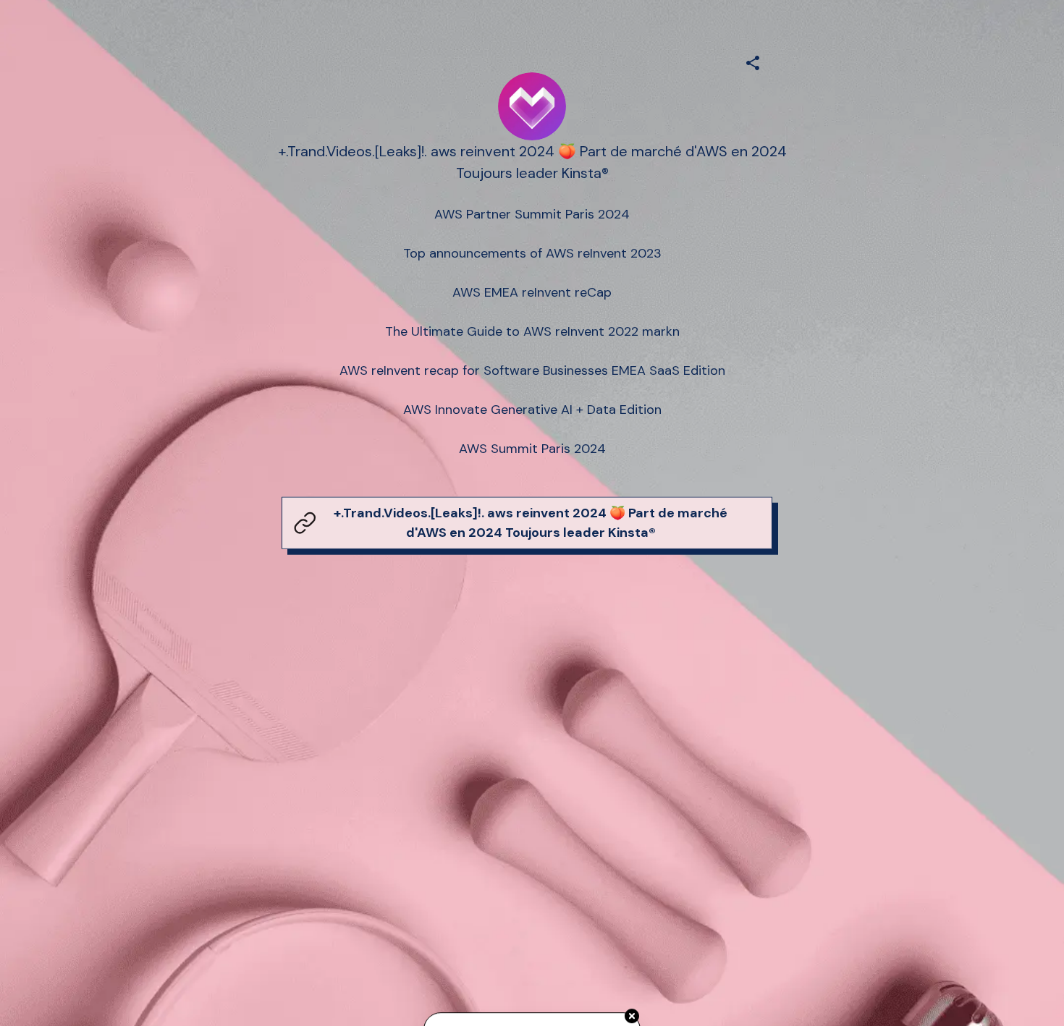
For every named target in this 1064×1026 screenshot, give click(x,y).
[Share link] (752, 61)
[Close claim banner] (632, 1015)
